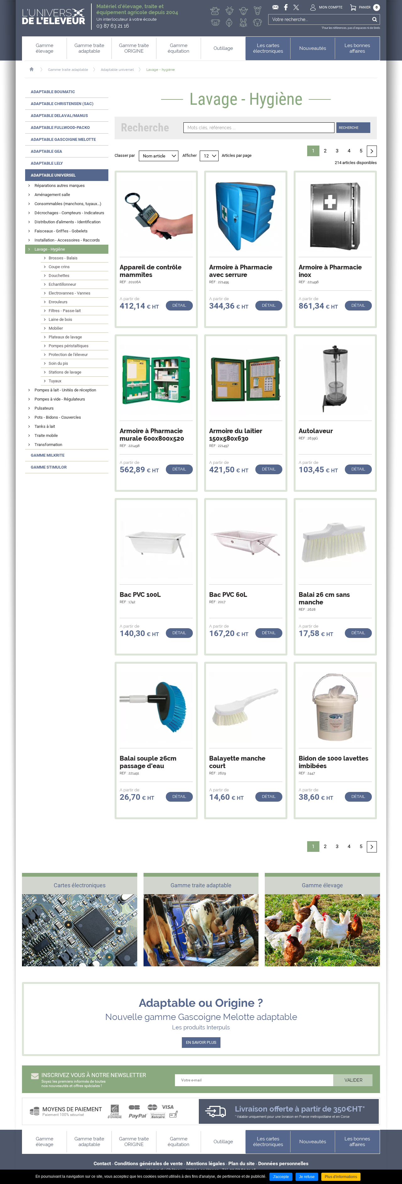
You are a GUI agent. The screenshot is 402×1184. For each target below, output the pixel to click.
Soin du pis (58, 363)
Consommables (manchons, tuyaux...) (68, 203)
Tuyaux (55, 381)
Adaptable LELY (47, 163)
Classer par (125, 155)
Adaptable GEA (46, 151)
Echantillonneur (62, 284)
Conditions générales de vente (148, 1163)
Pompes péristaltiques (69, 345)
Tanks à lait (45, 426)
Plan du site (241, 1163)
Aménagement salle (52, 194)
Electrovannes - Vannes (69, 293)
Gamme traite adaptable (68, 70)
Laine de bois (60, 319)
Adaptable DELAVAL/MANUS (59, 115)
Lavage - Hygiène (50, 249)
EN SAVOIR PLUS (201, 1042)
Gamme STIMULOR (49, 467)
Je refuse (307, 1177)
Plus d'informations (341, 1177)
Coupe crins (59, 266)
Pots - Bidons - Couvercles (58, 417)
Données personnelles (283, 1163)
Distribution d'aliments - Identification (67, 222)
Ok (374, 19)
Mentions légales (205, 1163)
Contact (102, 1163)
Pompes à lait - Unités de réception (65, 390)
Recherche (348, 128)
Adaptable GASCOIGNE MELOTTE (63, 139)
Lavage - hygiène (160, 70)
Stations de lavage (65, 372)
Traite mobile (46, 435)
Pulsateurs (44, 408)
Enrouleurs (58, 302)
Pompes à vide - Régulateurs (60, 399)
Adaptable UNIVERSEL (53, 175)
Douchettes (59, 275)
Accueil (34, 69)
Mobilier (56, 328)
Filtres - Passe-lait (65, 310)
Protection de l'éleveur (68, 354)
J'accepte (281, 1177)
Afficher (189, 155)
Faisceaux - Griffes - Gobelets (61, 231)
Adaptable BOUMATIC (53, 91)
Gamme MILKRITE (47, 455)
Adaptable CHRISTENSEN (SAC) (62, 103)
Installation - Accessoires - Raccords (67, 240)
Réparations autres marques (60, 185)
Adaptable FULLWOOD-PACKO (60, 127)
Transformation (48, 444)
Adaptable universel (117, 70)
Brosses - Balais (63, 258)
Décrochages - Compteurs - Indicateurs (69, 212)
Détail (179, 305)
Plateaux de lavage (65, 337)
